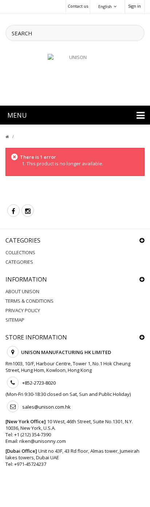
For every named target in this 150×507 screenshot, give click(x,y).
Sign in (134, 6)
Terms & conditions (29, 301)
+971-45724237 (30, 464)
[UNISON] (75, 75)
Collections (20, 252)
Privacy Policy (22, 310)
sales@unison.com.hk (46, 407)
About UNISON (22, 291)
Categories (19, 262)
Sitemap (14, 320)
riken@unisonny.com (42, 441)
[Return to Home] (11, 137)
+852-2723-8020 (39, 383)
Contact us (78, 6)
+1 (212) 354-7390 (32, 434)
